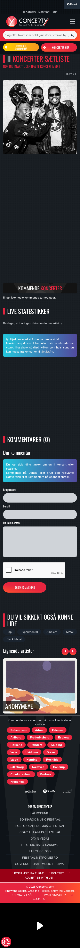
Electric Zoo (40, 851)
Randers (36, 744)
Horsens (16, 744)
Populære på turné (29, 873)
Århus (39, 730)
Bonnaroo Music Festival (40, 819)
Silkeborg (17, 767)
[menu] (72, 21)
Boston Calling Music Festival (40, 825)
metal (69, 632)
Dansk (73, 4)
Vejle (13, 752)
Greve (51, 752)
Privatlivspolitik (53, 895)
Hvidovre (31, 752)
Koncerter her (60, 47)
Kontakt (57, 873)
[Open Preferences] (6, 942)
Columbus (21, 47)
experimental (29, 632)
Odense (57, 730)
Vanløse (45, 774)
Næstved (38, 767)
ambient (52, 632)
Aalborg (16, 737)
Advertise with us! (39, 877)
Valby (14, 759)
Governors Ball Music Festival (40, 864)
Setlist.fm (47, 351)
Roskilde (52, 759)
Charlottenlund (21, 774)
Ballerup (59, 767)
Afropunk (40, 813)
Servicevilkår (22, 895)
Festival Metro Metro (40, 857)
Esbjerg (63, 737)
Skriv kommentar (25, 587)
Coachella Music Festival (40, 832)
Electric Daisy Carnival (40, 845)
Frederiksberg (39, 737)
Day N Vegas (40, 838)
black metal (14, 639)
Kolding (56, 744)
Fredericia (17, 781)
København (18, 730)
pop (9, 632)
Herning (32, 759)
